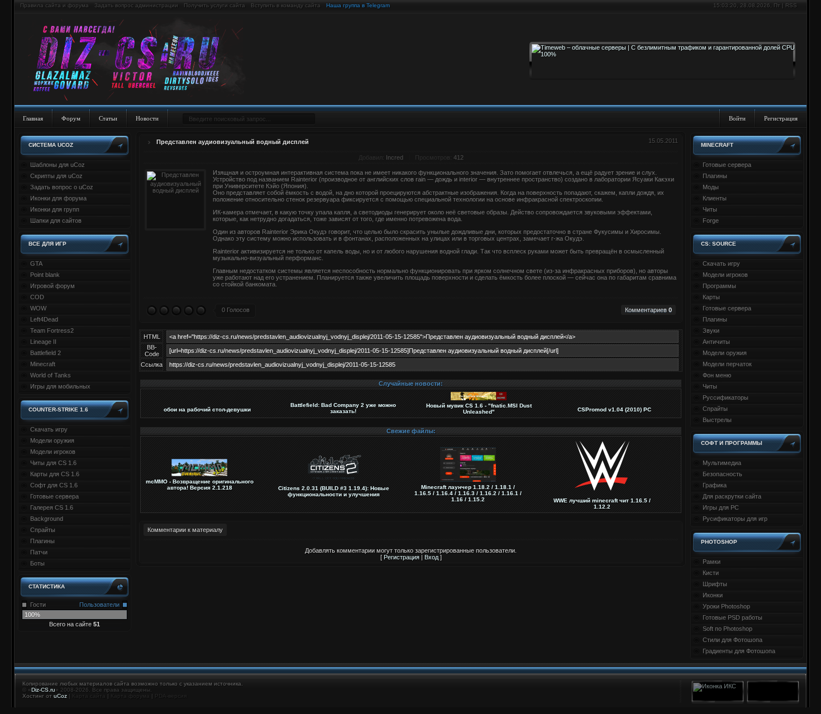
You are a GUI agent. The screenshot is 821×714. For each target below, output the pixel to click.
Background (46, 518)
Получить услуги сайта (214, 5)
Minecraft (42, 364)
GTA (36, 263)
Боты (37, 563)
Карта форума (130, 696)
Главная (33, 118)
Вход (431, 557)
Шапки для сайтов (56, 220)
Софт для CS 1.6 (54, 485)
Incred (394, 157)
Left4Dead (44, 319)
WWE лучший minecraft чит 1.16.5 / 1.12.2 (602, 503)
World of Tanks (50, 375)
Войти (737, 118)
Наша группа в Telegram (358, 5)
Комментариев (648, 309)
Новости (147, 118)
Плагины (42, 541)
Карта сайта (89, 696)
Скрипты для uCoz (56, 175)
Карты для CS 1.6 (54, 474)
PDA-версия (171, 696)
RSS (791, 5)
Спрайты (42, 529)
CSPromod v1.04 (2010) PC (614, 409)
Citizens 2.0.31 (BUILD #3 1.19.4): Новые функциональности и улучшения (333, 491)
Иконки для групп (54, 209)
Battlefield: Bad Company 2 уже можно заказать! (343, 408)
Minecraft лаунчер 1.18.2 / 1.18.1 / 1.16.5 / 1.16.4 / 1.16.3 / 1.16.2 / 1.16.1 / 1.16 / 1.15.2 (468, 493)
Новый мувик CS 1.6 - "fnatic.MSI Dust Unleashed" (479, 408)
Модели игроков (52, 451)
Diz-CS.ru (43, 690)
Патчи (38, 552)
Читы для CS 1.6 (53, 462)
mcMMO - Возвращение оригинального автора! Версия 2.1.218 (200, 484)
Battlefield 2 (45, 352)
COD (37, 297)
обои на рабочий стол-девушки (207, 409)
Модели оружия (52, 440)
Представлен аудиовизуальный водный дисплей (232, 141)
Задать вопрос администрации (136, 5)
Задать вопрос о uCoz (61, 187)
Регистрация (781, 118)
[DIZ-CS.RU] (141, 60)
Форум (70, 118)
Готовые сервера (54, 496)
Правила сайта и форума (54, 5)
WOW (38, 308)
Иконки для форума (58, 198)
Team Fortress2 (52, 330)
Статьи (108, 118)
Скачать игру (49, 429)
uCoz (60, 696)
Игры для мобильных (60, 386)
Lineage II (43, 341)
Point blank (45, 274)
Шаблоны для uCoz (57, 164)
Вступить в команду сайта (286, 5)
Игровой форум (52, 285)
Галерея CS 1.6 (51, 507)
